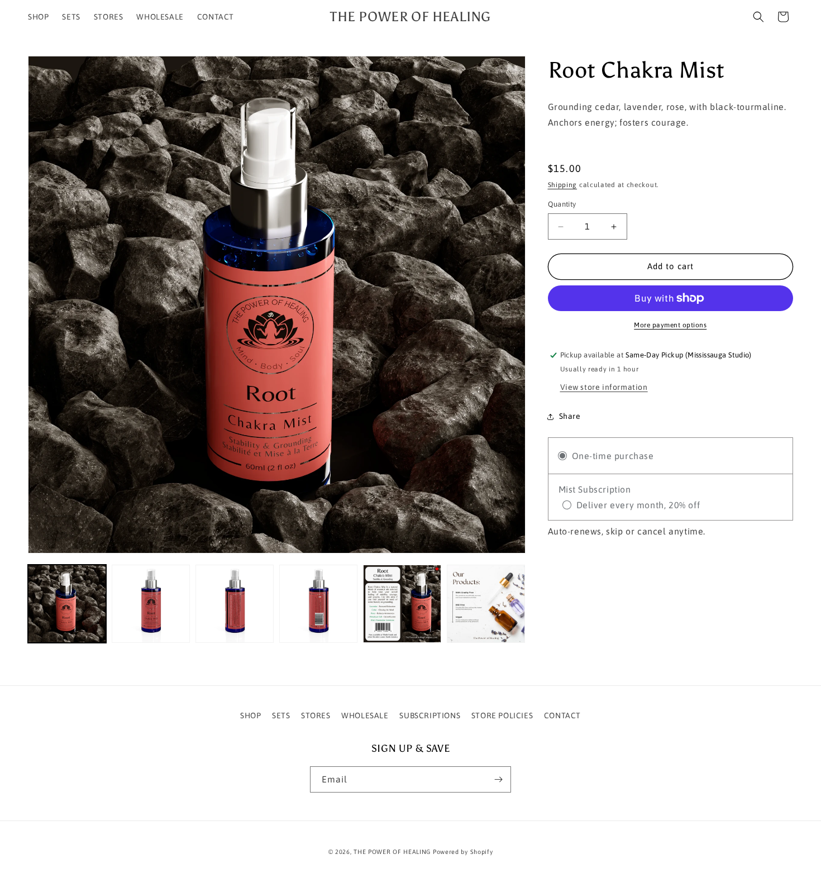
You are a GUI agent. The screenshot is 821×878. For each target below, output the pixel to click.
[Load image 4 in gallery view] (318, 604)
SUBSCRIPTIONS (429, 715)
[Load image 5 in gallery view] (402, 604)
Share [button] (570, 416)
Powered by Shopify (463, 851)
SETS (281, 715)
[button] (758, 16)
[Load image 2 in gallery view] (151, 604)
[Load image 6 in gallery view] (486, 604)
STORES (316, 715)
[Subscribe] (498, 779)
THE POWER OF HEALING (392, 851)
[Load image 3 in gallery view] (234, 604)
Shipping (562, 185)
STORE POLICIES (502, 715)
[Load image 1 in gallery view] (67, 604)
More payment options (670, 325)
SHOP (250, 715)
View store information (604, 387)
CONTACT (562, 715)
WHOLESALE (364, 715)
